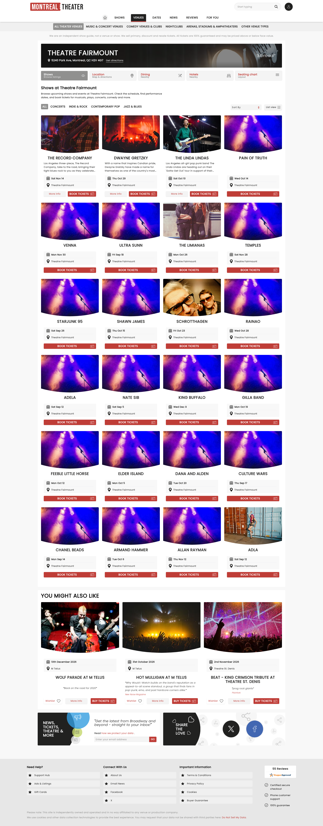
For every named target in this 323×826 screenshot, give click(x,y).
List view (271, 107)
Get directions (114, 60)
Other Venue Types (254, 26)
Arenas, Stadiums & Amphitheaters (212, 26)
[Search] (277, 6)
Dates (156, 18)
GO (153, 739)
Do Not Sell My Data (234, 817)
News (173, 18)
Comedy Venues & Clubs (144, 26)
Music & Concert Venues (104, 26)
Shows (119, 18)
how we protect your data (117, 733)
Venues (138, 18)
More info (54, 193)
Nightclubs (174, 26)
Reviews (192, 18)
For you (213, 18)
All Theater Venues (68, 26)
